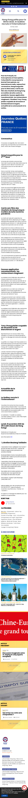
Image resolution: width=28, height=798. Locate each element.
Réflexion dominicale (7, 523)
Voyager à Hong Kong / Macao (9, 527)
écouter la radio (25, 11)
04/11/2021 (14, 659)
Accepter (4, 795)
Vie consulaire (5, 525)
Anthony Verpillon (8, 717)
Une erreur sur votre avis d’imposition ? (12, 713)
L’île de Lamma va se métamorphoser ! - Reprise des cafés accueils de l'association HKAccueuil (13, 580)
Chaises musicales (7, 555)
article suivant (4, 704)
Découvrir (14, 665)
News (19, 521)
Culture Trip (18, 511)
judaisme (3, 521)
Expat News (19, 517)
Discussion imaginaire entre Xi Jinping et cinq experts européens (14, 654)
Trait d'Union (16, 523)
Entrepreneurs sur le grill (8, 517)
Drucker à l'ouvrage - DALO (8, 515)
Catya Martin (10, 502)
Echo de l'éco (21, 515)
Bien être (3, 511)
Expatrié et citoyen (6, 519)
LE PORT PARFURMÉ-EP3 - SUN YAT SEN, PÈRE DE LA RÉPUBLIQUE (12, 604)
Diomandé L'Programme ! (8, 513)
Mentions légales (6, 752)
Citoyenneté (10, 511)
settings (16, 793)
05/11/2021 (17, 717)
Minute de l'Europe (12, 521)
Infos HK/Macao (11, 58)
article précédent (5, 645)
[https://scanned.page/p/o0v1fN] (14, 68)
